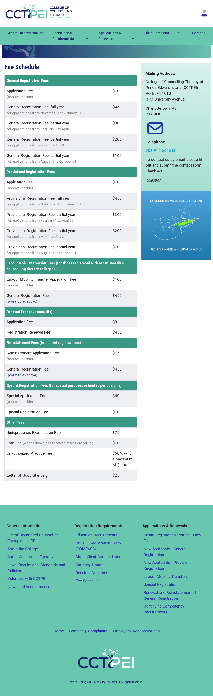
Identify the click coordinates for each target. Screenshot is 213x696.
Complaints (97, 631)
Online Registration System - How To (172, 538)
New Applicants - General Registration (165, 552)
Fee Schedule (87, 581)
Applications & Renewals (110, 36)
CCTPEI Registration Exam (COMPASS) (98, 546)
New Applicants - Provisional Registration (168, 565)
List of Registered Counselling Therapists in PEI (33, 538)
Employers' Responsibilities (136, 631)
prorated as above (22, 301)
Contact (76, 631)
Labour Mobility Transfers (166, 576)
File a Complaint (156, 33)
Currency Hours (89, 565)
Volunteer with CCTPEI (26, 578)
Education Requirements (96, 535)
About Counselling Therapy (30, 557)
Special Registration (160, 584)
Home (58, 631)
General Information (22, 33)
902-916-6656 (158, 150)
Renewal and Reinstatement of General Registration (170, 595)
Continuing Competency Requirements (164, 609)
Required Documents (93, 573)
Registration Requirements (63, 36)
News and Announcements (30, 586)
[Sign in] (204, 13)
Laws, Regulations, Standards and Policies (36, 568)
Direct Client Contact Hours (99, 557)
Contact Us (198, 36)
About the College (22, 549)
